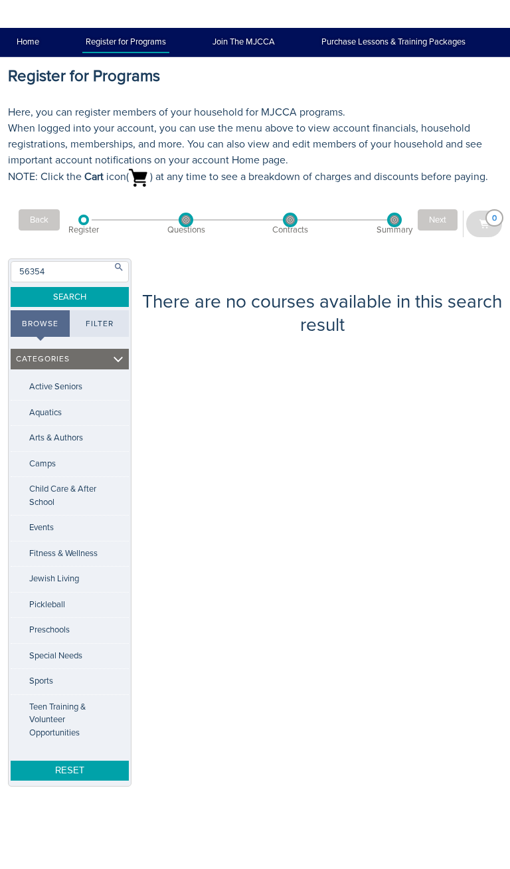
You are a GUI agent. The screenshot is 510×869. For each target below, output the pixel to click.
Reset (69, 770)
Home (28, 42)
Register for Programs (126, 42)
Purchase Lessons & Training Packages (393, 42)
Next (437, 220)
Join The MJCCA (243, 42)
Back (39, 220)
